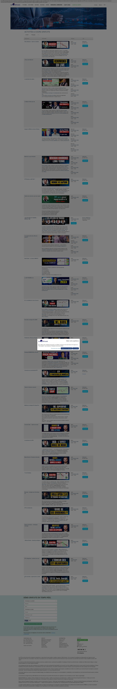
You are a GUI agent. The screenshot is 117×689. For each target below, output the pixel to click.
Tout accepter (75, 348)
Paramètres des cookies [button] (55, 348)
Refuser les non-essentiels (66, 348)
